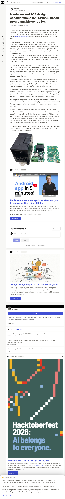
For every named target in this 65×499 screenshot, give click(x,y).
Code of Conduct (30, 245)
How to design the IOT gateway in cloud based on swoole (24, 350)
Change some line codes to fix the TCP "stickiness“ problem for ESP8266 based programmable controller (31, 342)
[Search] (7, 2)
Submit (17, 240)
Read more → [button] (16, 218)
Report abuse (41, 245)
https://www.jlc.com (22, 36)
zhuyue (16, 8)
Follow (35, 313)
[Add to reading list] (3, 50)
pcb (27, 25)
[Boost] (3, 55)
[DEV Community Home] (3, 2)
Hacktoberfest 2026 (38, 465)
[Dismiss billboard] (63, 477)
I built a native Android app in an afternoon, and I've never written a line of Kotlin (34, 201)
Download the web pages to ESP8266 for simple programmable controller (29, 335)
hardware (14, 25)
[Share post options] (3, 61)
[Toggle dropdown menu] (59, 170)
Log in (48, 2)
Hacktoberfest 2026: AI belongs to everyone (28, 460)
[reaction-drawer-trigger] (3, 37)
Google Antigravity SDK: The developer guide (34, 284)
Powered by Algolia (37, 2)
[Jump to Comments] (3, 43)
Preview (25, 240)
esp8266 (21, 25)
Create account (57, 2)
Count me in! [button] (7, 496)
